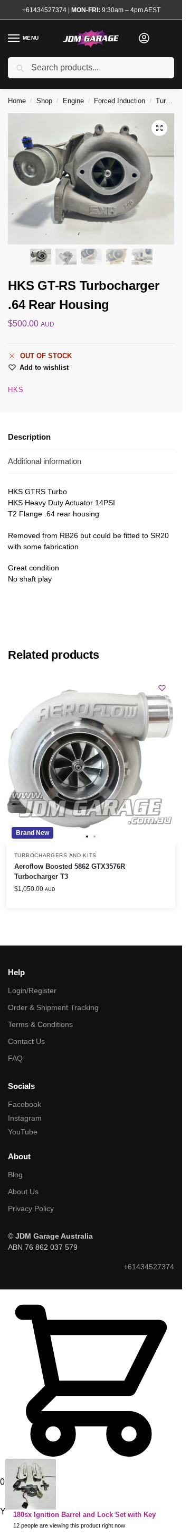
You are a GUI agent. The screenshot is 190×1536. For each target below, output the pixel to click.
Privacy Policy (31, 1208)
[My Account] (144, 39)
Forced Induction (119, 101)
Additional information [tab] (44, 461)
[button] (159, 128)
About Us (23, 1191)
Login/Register (32, 990)
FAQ (15, 1058)
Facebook (24, 1104)
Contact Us (26, 1041)
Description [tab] (29, 436)
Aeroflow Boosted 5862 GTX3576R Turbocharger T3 (69, 871)
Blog (15, 1174)
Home (17, 101)
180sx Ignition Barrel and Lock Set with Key (84, 1515)
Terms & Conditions (40, 1024)
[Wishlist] (162, 688)
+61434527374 (44, 10)
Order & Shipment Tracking (53, 1007)
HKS (16, 390)
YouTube (22, 1132)
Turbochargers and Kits (55, 855)
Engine (73, 101)
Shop (44, 101)
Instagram (25, 1118)
